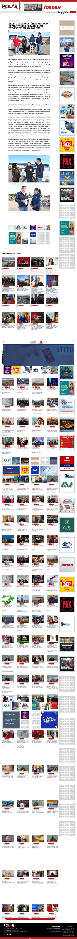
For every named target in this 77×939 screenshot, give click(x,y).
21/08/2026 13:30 (51, 268)
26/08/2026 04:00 (53, 406)
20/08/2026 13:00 (22, 286)
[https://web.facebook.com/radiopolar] (20, 4)
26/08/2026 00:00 (53, 426)
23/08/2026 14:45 (7, 878)
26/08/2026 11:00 (8, 387)
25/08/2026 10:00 (52, 544)
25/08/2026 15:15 (22, 524)
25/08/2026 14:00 (52, 524)
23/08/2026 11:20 (7, 913)
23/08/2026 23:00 (52, 738)
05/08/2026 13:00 (36, 324)
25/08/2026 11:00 (37, 544)
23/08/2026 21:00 (22, 773)
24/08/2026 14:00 (37, 683)
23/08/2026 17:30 (7, 843)
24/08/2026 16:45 (52, 643)
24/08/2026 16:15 (22, 663)
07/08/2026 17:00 (51, 305)
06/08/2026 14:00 (7, 324)
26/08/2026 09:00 (38, 387)
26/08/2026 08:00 (53, 387)
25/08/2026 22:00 (23, 446)
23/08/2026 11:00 (22, 913)
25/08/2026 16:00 (52, 504)
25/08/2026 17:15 (52, 484)
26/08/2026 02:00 (23, 426)
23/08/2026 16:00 (37, 843)
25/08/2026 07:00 (52, 564)
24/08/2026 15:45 (52, 663)
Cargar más (30, 918)
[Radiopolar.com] (1, 12)
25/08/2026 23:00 (8, 446)
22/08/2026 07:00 (36, 268)
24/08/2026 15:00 (22, 683)
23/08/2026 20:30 (37, 773)
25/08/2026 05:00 (22, 584)
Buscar (73, 11)
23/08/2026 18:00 (52, 808)
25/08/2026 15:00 (37, 524)
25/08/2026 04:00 (37, 584)
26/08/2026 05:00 (38, 406)
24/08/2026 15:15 (7, 683)
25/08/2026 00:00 (37, 603)
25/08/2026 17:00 (7, 504)
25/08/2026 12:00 (22, 544)
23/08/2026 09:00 (52, 913)
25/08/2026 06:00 (7, 584)
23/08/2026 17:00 (22, 843)
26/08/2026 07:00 (8, 406)
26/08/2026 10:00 (23, 387)
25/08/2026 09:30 (7, 564)
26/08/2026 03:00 (8, 426)
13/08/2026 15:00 (51, 286)
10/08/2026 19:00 (22, 305)
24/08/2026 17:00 (37, 643)
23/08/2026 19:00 (22, 808)
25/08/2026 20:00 (53, 446)
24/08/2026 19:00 (52, 623)
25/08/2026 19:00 (7, 484)
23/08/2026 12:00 (52, 878)
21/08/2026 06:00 (7, 286)
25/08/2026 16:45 (22, 504)
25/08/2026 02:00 (7, 603)
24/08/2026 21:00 (22, 623)
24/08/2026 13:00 (7, 268)
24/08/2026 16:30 (7, 663)
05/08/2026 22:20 (22, 324)
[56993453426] (20, 3)
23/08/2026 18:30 (37, 808)
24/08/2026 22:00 (7, 623)
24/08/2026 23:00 (52, 603)
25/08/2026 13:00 (7, 544)
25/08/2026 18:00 (22, 484)
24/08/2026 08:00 (7, 738)
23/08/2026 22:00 (7, 773)
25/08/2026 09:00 (22, 564)
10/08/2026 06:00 (36, 305)
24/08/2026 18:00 (7, 643)
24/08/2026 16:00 (37, 663)
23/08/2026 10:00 (37, 913)
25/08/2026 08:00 (37, 564)
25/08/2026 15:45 (7, 524)
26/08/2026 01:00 (38, 426)
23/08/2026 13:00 (37, 878)
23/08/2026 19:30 (7, 808)
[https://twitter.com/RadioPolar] (20, 6)
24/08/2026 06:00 (22, 268)
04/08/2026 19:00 (51, 324)
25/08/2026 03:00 (52, 584)
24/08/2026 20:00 (37, 623)
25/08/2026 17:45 (37, 484)
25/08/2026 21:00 (38, 446)
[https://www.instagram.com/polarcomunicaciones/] (20, 8)
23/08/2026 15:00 (52, 843)
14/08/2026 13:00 (36, 286)
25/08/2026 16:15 (37, 504)
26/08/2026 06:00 (23, 406)
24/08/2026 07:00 (22, 738)
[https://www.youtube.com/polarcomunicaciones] (20, 9)
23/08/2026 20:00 (52, 773)
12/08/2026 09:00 (7, 305)
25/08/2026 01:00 (22, 603)
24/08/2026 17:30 (22, 643)
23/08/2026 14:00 (22, 878)
